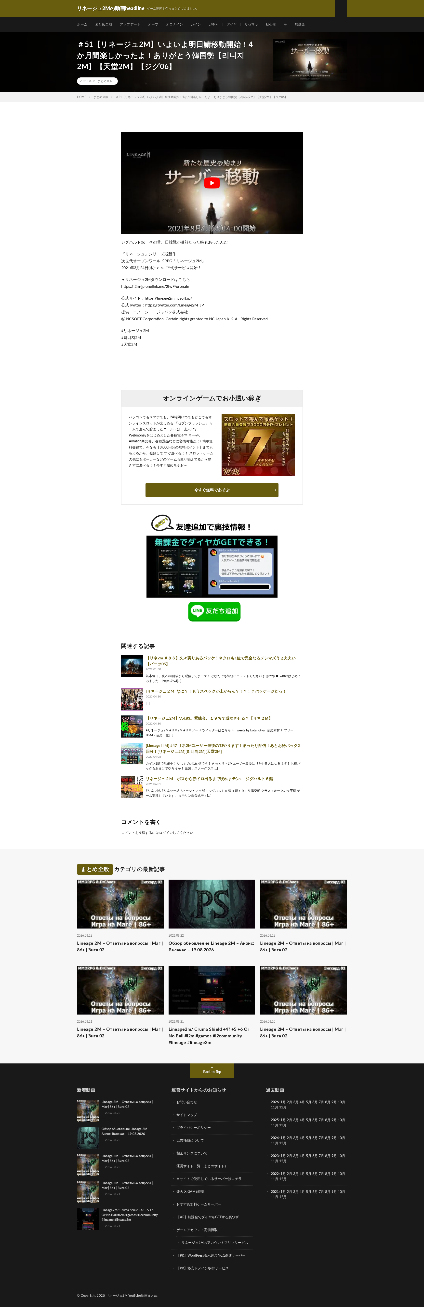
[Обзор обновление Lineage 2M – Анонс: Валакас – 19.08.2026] (88, 1138)
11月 (274, 1125)
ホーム (82, 24)
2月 (289, 1102)
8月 (328, 1102)
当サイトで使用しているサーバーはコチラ (209, 1179)
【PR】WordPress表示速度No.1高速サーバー (211, 1255)
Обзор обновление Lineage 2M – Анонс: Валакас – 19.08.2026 (211, 946)
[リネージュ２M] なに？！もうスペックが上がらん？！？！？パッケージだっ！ (216, 691)
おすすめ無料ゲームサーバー (198, 1204)
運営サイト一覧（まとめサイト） (202, 1166)
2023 (275, 1156)
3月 (296, 1102)
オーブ (153, 24)
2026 (275, 1102)
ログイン (166, 833)
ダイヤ (231, 24)
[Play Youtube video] (212, 183)
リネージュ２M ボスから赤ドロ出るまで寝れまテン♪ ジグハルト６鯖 (211, 779)
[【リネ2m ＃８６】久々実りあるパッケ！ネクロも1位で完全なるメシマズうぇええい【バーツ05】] (132, 666)
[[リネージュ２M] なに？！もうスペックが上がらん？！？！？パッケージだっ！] (132, 699)
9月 (334, 1120)
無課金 (300, 24)
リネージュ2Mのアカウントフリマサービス (214, 1243)
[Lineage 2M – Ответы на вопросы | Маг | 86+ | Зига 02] (88, 1111)
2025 (275, 1120)
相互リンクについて (191, 1153)
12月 (283, 1125)
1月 (283, 1102)
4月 (302, 1102)
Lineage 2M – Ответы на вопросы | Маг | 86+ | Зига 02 (120, 946)
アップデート (130, 24)
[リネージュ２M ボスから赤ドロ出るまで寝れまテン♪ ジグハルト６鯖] (132, 787)
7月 (321, 1102)
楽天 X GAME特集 (190, 1191)
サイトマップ (186, 1115)
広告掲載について (190, 1140)
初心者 (271, 24)
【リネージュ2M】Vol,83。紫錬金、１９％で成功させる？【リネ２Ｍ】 (209, 718)
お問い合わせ (186, 1102)
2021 (275, 1192)
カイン (196, 24)
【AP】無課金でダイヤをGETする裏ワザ (207, 1217)
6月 (315, 1102)
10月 (341, 1120)
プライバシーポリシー (193, 1128)
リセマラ (251, 24)
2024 (275, 1138)
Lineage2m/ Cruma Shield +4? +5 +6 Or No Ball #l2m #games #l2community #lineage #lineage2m (209, 1036)
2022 (275, 1174)
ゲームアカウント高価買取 (197, 1230)
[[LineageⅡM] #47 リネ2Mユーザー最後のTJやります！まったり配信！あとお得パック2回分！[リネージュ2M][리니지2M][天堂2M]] (132, 754)
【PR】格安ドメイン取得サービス (202, 1268)
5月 (308, 1102)
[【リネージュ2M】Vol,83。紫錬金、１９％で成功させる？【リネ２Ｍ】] (132, 726)
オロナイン (174, 24)
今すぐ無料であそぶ (212, 490)
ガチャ (214, 24)
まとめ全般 (103, 24)
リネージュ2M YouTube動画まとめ (132, 1295)
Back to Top (212, 1072)
